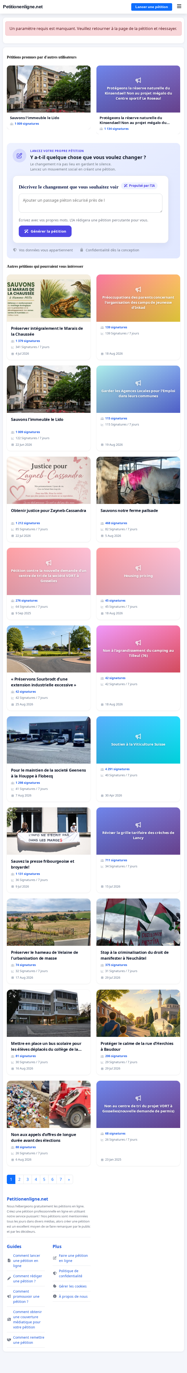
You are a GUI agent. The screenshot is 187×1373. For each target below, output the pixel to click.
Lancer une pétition (151, 7)
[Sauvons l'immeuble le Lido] (49, 98)
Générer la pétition (48, 231)
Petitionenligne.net (23, 6)
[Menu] (179, 7)
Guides (14, 1246)
